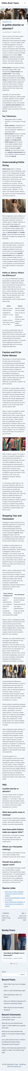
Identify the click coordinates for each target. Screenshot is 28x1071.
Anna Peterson (7, 32)
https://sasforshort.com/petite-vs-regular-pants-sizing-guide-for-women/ (15, 904)
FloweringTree (6, 1017)
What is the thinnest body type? (22, 917)
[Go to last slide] (4, 948)
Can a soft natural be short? (10, 1039)
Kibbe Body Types (7, 21)
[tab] (12, 963)
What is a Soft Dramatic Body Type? (14, 990)
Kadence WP (17, 1066)
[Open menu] (24, 3)
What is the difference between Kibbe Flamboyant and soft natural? (13, 1042)
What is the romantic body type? (6, 917)
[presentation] (14, 942)
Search (4, 972)
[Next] (24, 948)
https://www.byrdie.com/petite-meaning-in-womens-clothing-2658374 (14, 894)
